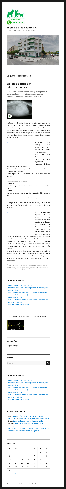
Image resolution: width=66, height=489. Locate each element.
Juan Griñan (12, 418)
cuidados (13, 267)
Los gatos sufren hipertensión (18, 304)
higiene (31, 267)
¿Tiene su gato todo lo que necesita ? (20, 285)
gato (25, 269)
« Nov (15, 474)
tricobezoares (35, 269)
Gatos (27, 267)
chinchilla (39, 265)
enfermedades (21, 267)
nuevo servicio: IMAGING (17, 297)
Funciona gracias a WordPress (29, 484)
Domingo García (13, 265)
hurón (35, 267)
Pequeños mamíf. (43, 267)
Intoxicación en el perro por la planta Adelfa (28, 416)
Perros (8, 269)
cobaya (45, 265)
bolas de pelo (15, 269)
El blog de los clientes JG (22, 27)
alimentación (32, 265)
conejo (8, 267)
